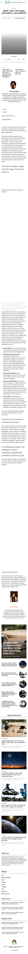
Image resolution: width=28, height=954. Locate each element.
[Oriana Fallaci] (14, 85)
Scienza (14, 8)
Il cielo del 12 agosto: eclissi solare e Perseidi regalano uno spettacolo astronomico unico (9, 664)
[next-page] (24, 627)
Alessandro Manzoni (7, 656)
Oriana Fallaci (8, 18)
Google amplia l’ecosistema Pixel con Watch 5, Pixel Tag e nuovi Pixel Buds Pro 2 (12, 648)
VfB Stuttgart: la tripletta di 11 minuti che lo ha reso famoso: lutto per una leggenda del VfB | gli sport (7, 73)
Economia (4, 803)
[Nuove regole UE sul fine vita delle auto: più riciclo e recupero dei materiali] (23, 674)
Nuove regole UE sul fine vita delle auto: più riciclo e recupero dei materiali (9, 674)
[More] (23, 59)
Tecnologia (4, 738)
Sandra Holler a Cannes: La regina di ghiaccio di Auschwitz (20, 72)
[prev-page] (21, 627)
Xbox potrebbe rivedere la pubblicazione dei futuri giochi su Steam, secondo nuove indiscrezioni (9, 694)
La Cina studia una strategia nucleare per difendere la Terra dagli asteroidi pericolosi (9, 684)
